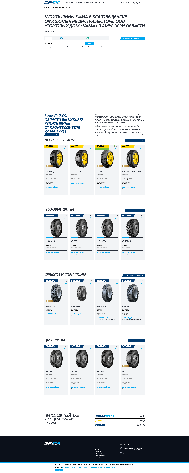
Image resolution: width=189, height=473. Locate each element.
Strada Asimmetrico (131, 172)
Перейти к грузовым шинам (134, 210)
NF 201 (74, 372)
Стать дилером (88, 2)
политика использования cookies (71, 467)
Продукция (98, 451)
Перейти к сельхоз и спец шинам (132, 275)
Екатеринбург (100, 47)
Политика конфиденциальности (103, 462)
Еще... (103, 2)
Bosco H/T (76, 172)
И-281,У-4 (50, 241)
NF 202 (125, 372)
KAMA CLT (75, 306)
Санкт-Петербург (79, 47)
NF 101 (49, 372)
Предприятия (98, 453)
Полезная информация (101, 455)
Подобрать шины (69, 2)
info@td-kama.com (124, 453)
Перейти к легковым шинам (134, 140)
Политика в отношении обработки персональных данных (99, 467)
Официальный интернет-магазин (132, 38)
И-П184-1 (126, 241)
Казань (69, 47)
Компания (97, 2)
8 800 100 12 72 (139, 2)
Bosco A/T (50, 172)
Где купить (79, 2)
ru (123, 2)
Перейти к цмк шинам (135, 340)
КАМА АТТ (126, 306)
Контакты (97, 447)
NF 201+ (100, 372)
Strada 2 (101, 172)
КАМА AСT (101, 306)
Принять (58, 470)
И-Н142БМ (101, 241)
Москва (62, 47)
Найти (89, 43)
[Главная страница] (52, 2)
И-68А (74, 241)
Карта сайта (98, 457)
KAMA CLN (50, 306)
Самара (90, 47)
